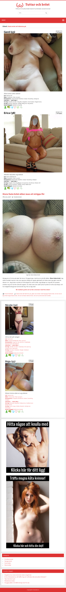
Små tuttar (7, 563)
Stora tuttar (7, 565)
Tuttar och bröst (37, 4)
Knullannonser (18, 197)
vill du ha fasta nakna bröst (25, 295)
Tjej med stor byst (9, 579)
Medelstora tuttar (9, 581)
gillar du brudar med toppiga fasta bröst (43, 293)
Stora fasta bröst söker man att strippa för (23, 194)
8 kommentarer (9, 293)
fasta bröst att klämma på (23, 293)
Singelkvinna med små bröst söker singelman (17, 575)
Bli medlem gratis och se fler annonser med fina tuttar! (33, 289)
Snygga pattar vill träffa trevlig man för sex (16, 583)
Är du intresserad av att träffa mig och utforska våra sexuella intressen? (25, 577)
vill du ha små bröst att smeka (42, 295)
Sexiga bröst (8, 561)
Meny (4, 20)
